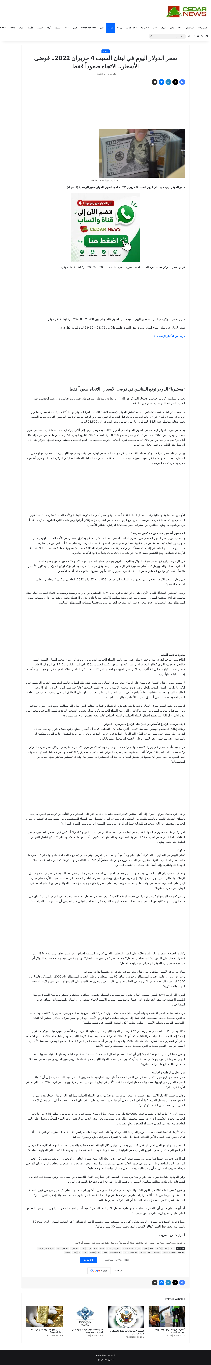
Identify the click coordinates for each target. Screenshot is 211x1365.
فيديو (75, 27)
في (79, 1252)
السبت (102, 1248)
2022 (172, 1248)
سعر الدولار (74, 1248)
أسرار (163, 27)
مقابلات (57, 27)
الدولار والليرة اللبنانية (113, 1248)
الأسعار (158, 1248)
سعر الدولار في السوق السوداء (150, 1252)
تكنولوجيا (145, 27)
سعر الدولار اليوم (62, 1248)
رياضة (119, 27)
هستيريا (67, 1252)
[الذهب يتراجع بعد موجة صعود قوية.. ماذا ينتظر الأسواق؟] (44, 1316)
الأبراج (30, 27)
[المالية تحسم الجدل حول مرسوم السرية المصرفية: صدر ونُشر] (85, 1316)
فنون (102, 27)
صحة (67, 27)
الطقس (40, 27)
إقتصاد (110, 27)
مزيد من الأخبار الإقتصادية (169, 336)
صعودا (105, 1252)
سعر (82, 1248)
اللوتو (21, 27)
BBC (180, 27)
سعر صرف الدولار (115, 1252)
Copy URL (88, 1260)
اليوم (95, 1248)
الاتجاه (151, 1248)
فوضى (85, 1252)
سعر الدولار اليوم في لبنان (46, 1248)
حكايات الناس (131, 27)
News (12, 27)
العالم (155, 27)
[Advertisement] (105, 108)
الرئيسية (203, 27)
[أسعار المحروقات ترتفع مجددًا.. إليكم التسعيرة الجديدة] (167, 1316)
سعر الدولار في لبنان (130, 1252)
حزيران (88, 1248)
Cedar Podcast (88, 27)
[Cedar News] (187, 12)
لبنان (172, 27)
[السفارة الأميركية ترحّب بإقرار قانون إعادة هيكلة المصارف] (126, 1317)
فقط (98, 1252)
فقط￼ (92, 1252)
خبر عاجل (190, 27)
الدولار (145, 1248)
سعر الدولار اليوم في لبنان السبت (173, 1252)
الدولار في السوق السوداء (131, 1248)
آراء (48, 27)
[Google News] (99, 1271)
